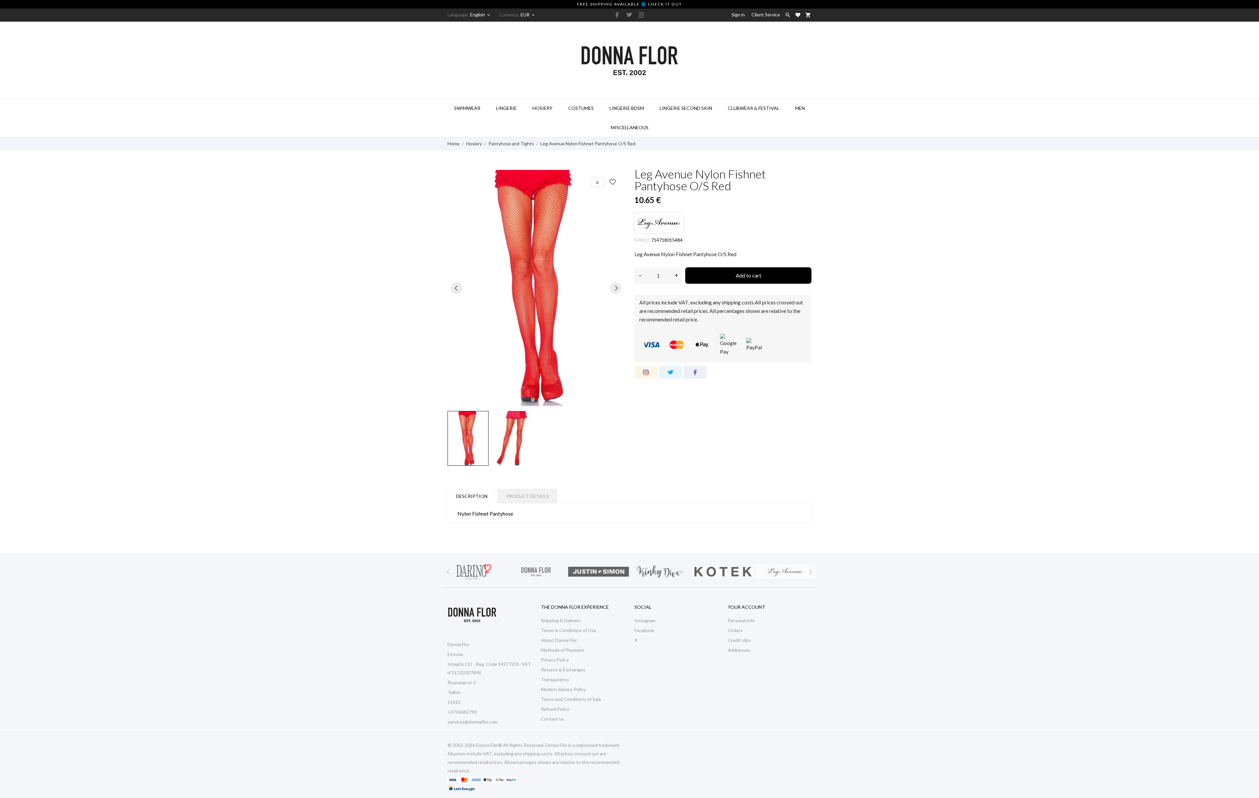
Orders (735, 630)
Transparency (555, 679)
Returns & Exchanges (563, 669)
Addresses (739, 650)
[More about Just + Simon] (598, 571)
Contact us (552, 719)
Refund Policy (555, 709)
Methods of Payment (562, 650)
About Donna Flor (559, 640)
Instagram (644, 620)
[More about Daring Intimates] (474, 571)
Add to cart (748, 275)
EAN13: (642, 240)
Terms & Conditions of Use (568, 630)
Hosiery (542, 108)
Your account (746, 607)
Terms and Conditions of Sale (571, 699)
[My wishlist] (797, 15)
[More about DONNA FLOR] (536, 571)
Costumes (581, 108)
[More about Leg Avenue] (785, 571)
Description (472, 496)
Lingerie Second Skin (686, 108)
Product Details (527, 496)
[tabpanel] (536, 288)
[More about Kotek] (723, 571)
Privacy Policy (555, 660)
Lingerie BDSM (627, 108)
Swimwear (467, 108)
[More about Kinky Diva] (661, 571)
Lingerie (506, 108)
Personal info (741, 620)
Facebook (644, 630)
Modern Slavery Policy (563, 689)
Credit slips (739, 640)
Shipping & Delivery (561, 620)
